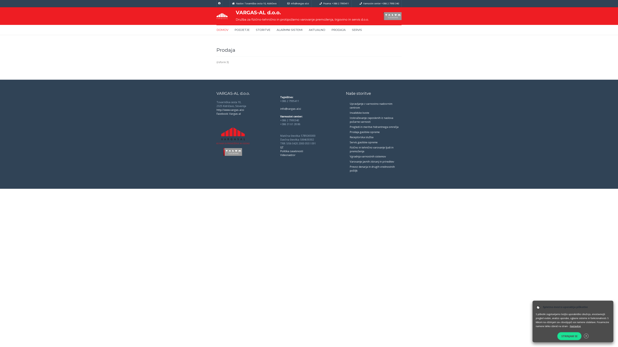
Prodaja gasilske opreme (365, 132)
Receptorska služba (361, 137)
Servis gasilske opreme (364, 142)
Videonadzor (287, 155)
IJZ (281, 147)
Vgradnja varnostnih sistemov (368, 156)
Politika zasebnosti (291, 151)
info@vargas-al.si (290, 109)
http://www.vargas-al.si (230, 110)
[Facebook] (219, 3)
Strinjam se (569, 336)
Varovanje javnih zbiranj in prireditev (372, 161)
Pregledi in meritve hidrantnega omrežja (374, 127)
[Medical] (222, 16)
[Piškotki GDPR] (537, 307)
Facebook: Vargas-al (228, 114)
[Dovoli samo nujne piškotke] (586, 336)
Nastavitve (575, 326)
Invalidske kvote (359, 113)
